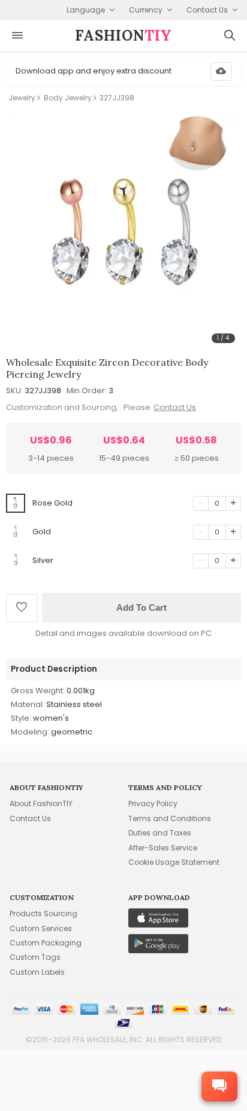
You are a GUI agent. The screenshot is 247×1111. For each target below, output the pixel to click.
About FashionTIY (41, 803)
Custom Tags (35, 957)
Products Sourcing (43, 913)
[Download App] (220, 71)
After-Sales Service (162, 848)
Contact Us (174, 407)
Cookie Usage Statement (173, 862)
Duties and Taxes (159, 833)
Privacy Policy (152, 803)
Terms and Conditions (169, 818)
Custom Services (41, 928)
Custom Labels (37, 972)
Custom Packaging (46, 943)
